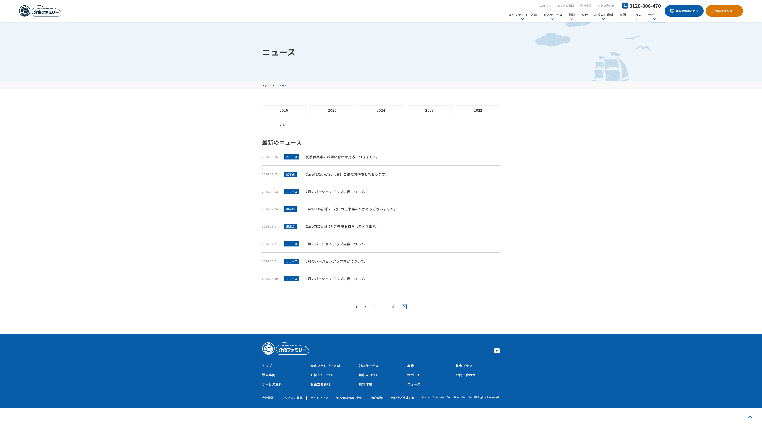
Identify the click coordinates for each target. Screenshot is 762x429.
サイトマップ (319, 398)
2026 (284, 110)
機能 (572, 14)
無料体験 (365, 384)
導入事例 (268, 374)
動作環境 (377, 398)
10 (393, 306)
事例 (623, 14)
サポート (654, 14)
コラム (637, 14)
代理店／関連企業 (403, 398)
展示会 (290, 174)
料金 (584, 14)
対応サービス (552, 14)
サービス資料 (272, 384)
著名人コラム (369, 374)
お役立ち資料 (603, 14)
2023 (429, 110)
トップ (267, 365)
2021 (284, 124)
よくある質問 (565, 6)
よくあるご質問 (292, 398)
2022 (478, 110)
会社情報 (585, 6)
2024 (381, 110)
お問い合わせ (606, 6)
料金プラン (464, 365)
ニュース (545, 6)
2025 (332, 110)
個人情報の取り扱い (349, 398)
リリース (291, 192)
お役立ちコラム (322, 374)
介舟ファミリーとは (522, 14)
